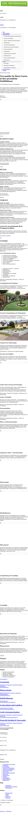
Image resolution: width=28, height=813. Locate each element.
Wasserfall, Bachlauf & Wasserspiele (13, 720)
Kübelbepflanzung (7, 55)
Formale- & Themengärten (8, 768)
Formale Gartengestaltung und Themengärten (12, 36)
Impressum (7, 797)
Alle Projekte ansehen (4, 725)
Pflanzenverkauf (6, 69)
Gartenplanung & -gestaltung (9, 764)
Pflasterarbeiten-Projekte (5, 693)
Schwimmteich (9, 684)
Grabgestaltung (6, 777)
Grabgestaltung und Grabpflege (10, 53)
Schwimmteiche (7, 51)
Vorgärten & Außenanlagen (8, 769)
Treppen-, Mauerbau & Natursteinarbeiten (12, 40)
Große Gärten (6, 771)
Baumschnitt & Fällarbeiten (9, 65)
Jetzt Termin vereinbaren (5, 235)
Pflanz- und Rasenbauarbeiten (9, 57)
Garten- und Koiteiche (8, 49)
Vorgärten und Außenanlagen (9, 44)
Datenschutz (8, 796)
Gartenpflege (6, 63)
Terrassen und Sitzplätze (8, 38)
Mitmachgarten (7, 59)
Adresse (2, 24)
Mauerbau (5, 776)
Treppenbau (5, 774)
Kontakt (4, 70)
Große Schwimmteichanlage (10, 712)
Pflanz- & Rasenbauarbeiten (9, 772)
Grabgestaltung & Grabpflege (6, 708)
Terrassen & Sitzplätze (7, 770)
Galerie (7, 795)
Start (4, 32)
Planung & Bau (6, 34)
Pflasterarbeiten (7, 42)
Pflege (4, 61)
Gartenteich (2, 684)
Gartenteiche (4, 682)
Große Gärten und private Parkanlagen (11, 46)
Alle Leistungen (6, 33)
